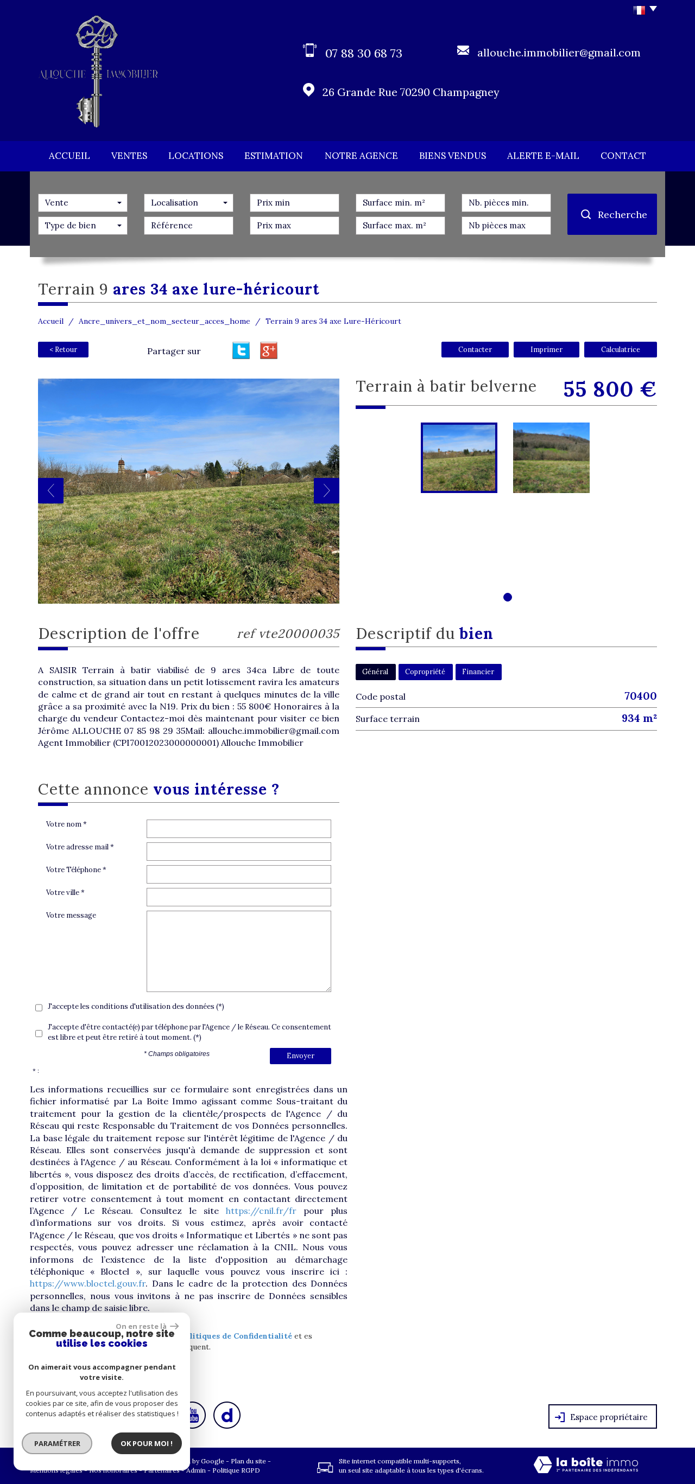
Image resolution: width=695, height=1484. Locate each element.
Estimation (273, 156)
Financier (478, 671)
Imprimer (546, 349)
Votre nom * (66, 824)
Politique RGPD (236, 1470)
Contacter (475, 349)
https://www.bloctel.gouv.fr (88, 1283)
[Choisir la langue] (642, 11)
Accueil (69, 156)
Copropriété (425, 671)
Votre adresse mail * (80, 847)
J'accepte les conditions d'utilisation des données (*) (136, 1006)
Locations (195, 156)
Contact (623, 156)
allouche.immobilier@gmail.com (559, 52)
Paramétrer (57, 1443)
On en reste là (141, 1326)
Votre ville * (65, 892)
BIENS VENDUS (452, 156)
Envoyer (300, 1055)
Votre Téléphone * (76, 869)
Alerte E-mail (543, 156)
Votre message (71, 915)
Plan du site (248, 1461)
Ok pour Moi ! (147, 1443)
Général (375, 671)
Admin (196, 1470)
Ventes (129, 156)
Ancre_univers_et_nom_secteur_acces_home (164, 321)
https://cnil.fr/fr (261, 1210)
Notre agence (361, 156)
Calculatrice (620, 349)
